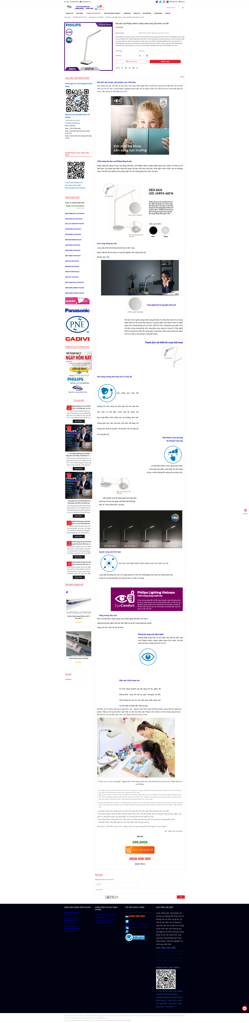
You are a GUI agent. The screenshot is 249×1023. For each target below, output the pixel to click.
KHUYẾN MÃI (147, 13)
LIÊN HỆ (167, 13)
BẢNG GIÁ (137, 13)
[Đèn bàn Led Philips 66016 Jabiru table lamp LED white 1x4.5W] (85, 7)
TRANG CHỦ (69, 13)
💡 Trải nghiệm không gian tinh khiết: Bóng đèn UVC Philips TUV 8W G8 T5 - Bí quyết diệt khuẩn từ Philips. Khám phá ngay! (78, 455)
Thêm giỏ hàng (132, 61)
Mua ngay (166, 61)
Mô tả (182, 77)
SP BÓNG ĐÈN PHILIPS (93, 13)
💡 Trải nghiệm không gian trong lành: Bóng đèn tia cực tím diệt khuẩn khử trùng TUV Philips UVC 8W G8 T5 (78, 523)
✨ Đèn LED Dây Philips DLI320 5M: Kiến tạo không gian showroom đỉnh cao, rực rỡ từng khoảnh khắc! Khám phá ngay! (78, 543)
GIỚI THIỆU (79, 13)
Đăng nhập (174, 1)
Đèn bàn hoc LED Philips (96, 17)
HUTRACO (68, 679)
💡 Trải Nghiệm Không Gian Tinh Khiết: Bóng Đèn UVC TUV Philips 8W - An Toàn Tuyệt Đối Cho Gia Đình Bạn (78, 407)
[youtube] (164, 1)
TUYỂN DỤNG (158, 13)
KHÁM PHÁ (127, 13)
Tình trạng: (119, 51)
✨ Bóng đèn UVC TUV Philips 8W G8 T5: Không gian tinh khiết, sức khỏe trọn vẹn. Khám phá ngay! (78, 502)
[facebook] (157, 1)
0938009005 (75, 1)
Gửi (181, 897)
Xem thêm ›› (79, 421)
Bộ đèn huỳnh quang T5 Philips (78, 658)
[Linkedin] (129, 68)
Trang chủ (67, 17)
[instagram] (168, 1)
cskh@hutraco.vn (86, 1)
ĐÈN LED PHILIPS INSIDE (112, 13)
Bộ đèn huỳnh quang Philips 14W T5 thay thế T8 (79, 617)
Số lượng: (119, 55)
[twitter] (161, 1)
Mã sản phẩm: (120, 33)
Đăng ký (182, 1)
